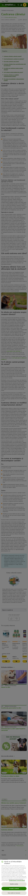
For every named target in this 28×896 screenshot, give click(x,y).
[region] (14, 878)
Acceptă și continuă (14, 888)
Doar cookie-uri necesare (14, 893)
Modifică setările (14, 884)
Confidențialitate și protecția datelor (17, 880)
